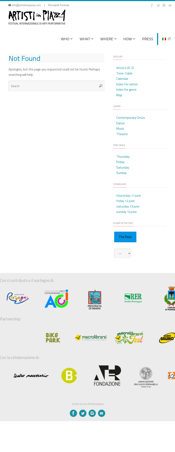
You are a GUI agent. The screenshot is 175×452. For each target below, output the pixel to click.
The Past (125, 236)
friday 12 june (125, 200)
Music (120, 128)
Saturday (122, 167)
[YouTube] (170, 5)
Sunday (121, 172)
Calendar (122, 78)
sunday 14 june (126, 211)
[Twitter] (158, 5)
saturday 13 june (127, 206)
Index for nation (127, 84)
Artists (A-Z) (125, 67)
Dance (120, 123)
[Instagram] (164, 5)
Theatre (122, 134)
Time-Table (124, 73)
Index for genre (126, 89)
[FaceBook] (152, 5)
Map (119, 95)
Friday (120, 161)
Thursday (123, 156)
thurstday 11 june (128, 195)
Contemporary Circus (130, 117)
